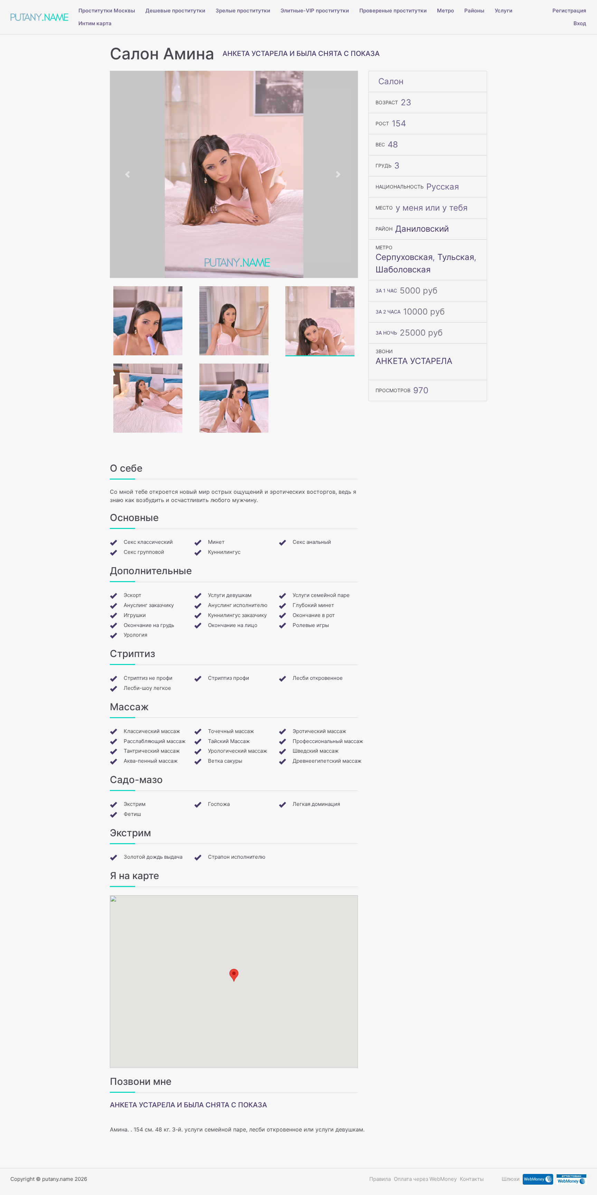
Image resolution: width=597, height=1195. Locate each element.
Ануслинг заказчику (149, 605)
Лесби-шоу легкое (147, 688)
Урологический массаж (237, 751)
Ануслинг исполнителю (237, 605)
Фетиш (132, 814)
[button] (128, 174)
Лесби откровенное (318, 678)
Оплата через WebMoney (425, 1179)
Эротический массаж (319, 731)
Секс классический (148, 542)
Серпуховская (404, 257)
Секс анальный (312, 542)
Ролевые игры (311, 625)
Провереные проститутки (393, 10)
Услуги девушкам (230, 595)
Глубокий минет (313, 605)
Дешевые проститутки (175, 10)
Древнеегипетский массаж (327, 761)
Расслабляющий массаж (155, 741)
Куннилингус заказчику (237, 615)
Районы (474, 10)
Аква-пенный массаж (151, 761)
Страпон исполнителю (236, 857)
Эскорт (132, 595)
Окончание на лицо (232, 625)
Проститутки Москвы (106, 10)
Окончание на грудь (149, 625)
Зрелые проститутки (243, 10)
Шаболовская (403, 269)
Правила (380, 1179)
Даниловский (422, 229)
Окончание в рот (314, 615)
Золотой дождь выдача (153, 857)
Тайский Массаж (229, 741)
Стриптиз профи (228, 678)
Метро (445, 10)
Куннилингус (224, 552)
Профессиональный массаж (328, 741)
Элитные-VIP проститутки (315, 10)
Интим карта (95, 23)
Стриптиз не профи (148, 678)
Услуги (503, 10)
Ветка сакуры (225, 761)
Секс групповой (144, 552)
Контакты (472, 1179)
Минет (216, 542)
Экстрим (134, 804)
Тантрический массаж (152, 751)
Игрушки (135, 615)
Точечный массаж (231, 731)
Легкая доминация (316, 804)
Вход (580, 23)
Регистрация (569, 10)
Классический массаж (152, 731)
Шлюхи (511, 1179)
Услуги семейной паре (321, 595)
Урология (135, 635)
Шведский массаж (316, 751)
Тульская (455, 257)
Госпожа (219, 804)
